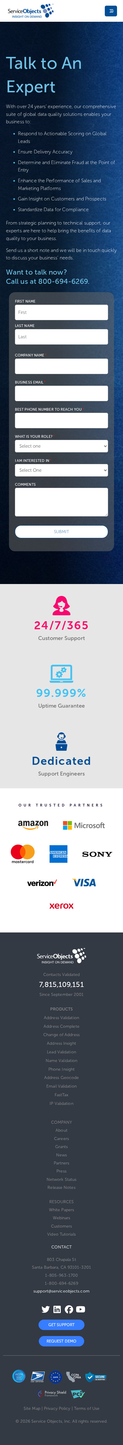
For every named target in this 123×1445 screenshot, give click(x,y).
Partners (62, 1163)
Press (61, 1171)
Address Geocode (61, 1077)
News (61, 1155)
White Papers (61, 1209)
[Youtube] (79, 1309)
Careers (61, 1138)
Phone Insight (61, 1069)
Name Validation (62, 1060)
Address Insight (61, 1043)
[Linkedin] (55, 1309)
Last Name (25, 326)
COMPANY (61, 1122)
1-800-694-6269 (61, 1283)
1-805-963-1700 (61, 1275)
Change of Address (61, 1034)
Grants (61, 1146)
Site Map (32, 1408)
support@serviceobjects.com (61, 1291)
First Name (25, 301)
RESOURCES (61, 1201)
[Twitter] (44, 1309)
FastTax (61, 1094)
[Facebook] (67, 1309)
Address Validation (61, 1017)
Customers (61, 1226)
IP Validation (61, 1103)
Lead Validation (61, 1052)
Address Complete (61, 1026)
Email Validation (61, 1086)
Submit (61, 531)
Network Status (61, 1179)
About (61, 1130)
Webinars (61, 1217)
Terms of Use (86, 1408)
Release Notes (61, 1187)
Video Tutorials (61, 1234)
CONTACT (61, 1247)
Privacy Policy (57, 1408)
